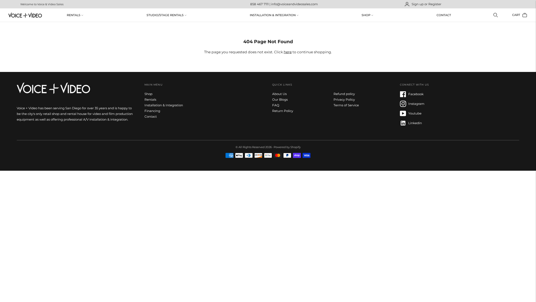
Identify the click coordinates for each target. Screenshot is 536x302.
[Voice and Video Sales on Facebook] (403, 96)
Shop (366, 15)
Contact (444, 15)
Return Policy (282, 111)
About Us (279, 94)
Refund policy (344, 94)
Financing (152, 111)
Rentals (73, 15)
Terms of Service (346, 105)
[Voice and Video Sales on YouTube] (403, 115)
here (288, 52)
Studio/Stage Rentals (165, 15)
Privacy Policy (344, 100)
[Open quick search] (496, 15)
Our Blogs (280, 100)
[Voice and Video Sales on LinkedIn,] (403, 125)
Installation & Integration (273, 15)
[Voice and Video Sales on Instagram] (403, 106)
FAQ (275, 105)
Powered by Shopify (287, 147)
